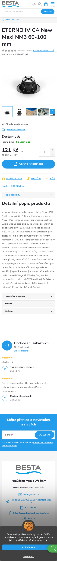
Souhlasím (30, 547)
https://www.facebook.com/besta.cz (31, 513)
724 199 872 (31, 507)
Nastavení (28, 556)
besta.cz (31, 518)
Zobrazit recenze (21, 350)
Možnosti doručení (16, 129)
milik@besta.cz (31, 494)
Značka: (13, 186)
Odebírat (44, 434)
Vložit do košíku (31, 164)
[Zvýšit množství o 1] (52, 150)
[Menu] (53, 4)
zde (45, 540)
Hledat (48, 11)
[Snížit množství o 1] (52, 154)
